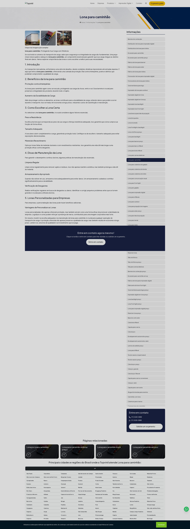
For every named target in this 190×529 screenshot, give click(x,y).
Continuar (161, 525)
